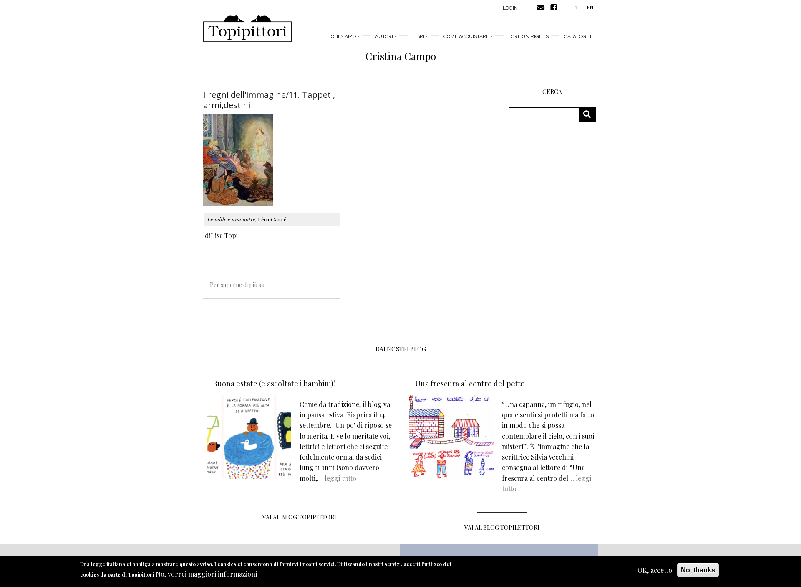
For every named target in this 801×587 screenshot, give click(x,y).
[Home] (247, 28)
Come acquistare (466, 36)
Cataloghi (577, 36)
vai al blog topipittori (299, 517)
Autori (384, 36)
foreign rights (528, 36)
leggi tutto (340, 478)
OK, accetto (654, 570)
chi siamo (343, 36)
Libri (418, 36)
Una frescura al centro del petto (470, 384)
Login (510, 8)
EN (590, 7)
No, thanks (698, 570)
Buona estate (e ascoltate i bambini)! (274, 384)
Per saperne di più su (237, 285)
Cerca (590, 115)
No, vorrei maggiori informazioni (206, 574)
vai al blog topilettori (501, 527)
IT (575, 7)
